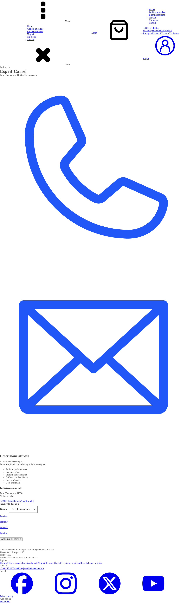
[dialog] (165, 34)
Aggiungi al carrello (11, 539)
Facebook (156, 33)
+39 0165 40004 (151, 28)
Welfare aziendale (35, 29)
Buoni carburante (35, 31)
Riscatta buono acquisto (91, 563)
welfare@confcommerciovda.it (157, 30)
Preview (4, 516)
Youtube (165, 33)
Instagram (147, 33)
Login (94, 33)
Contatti (30, 39)
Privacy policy (6, 596)
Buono (3, 509)
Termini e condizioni (70, 563)
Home (30, 26)
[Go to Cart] (119, 30)
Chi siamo (31, 37)
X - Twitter (174, 33)
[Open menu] (142, 33)
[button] (165, 57)
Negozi (30, 34)
